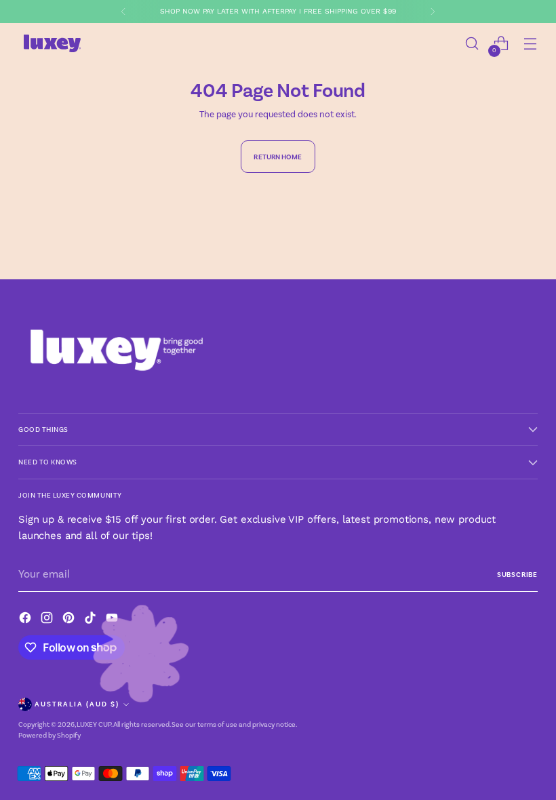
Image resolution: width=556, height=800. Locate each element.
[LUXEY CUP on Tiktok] (91, 620)
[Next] (433, 11)
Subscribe (517, 574)
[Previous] (123, 11)
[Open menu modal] (530, 44)
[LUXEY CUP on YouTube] (113, 620)
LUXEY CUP (94, 724)
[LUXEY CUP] (52, 43)
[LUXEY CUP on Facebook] (26, 620)
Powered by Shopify (49, 735)
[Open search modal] (472, 44)
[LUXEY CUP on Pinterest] (70, 620)
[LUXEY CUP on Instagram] (48, 620)
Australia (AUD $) (77, 704)
